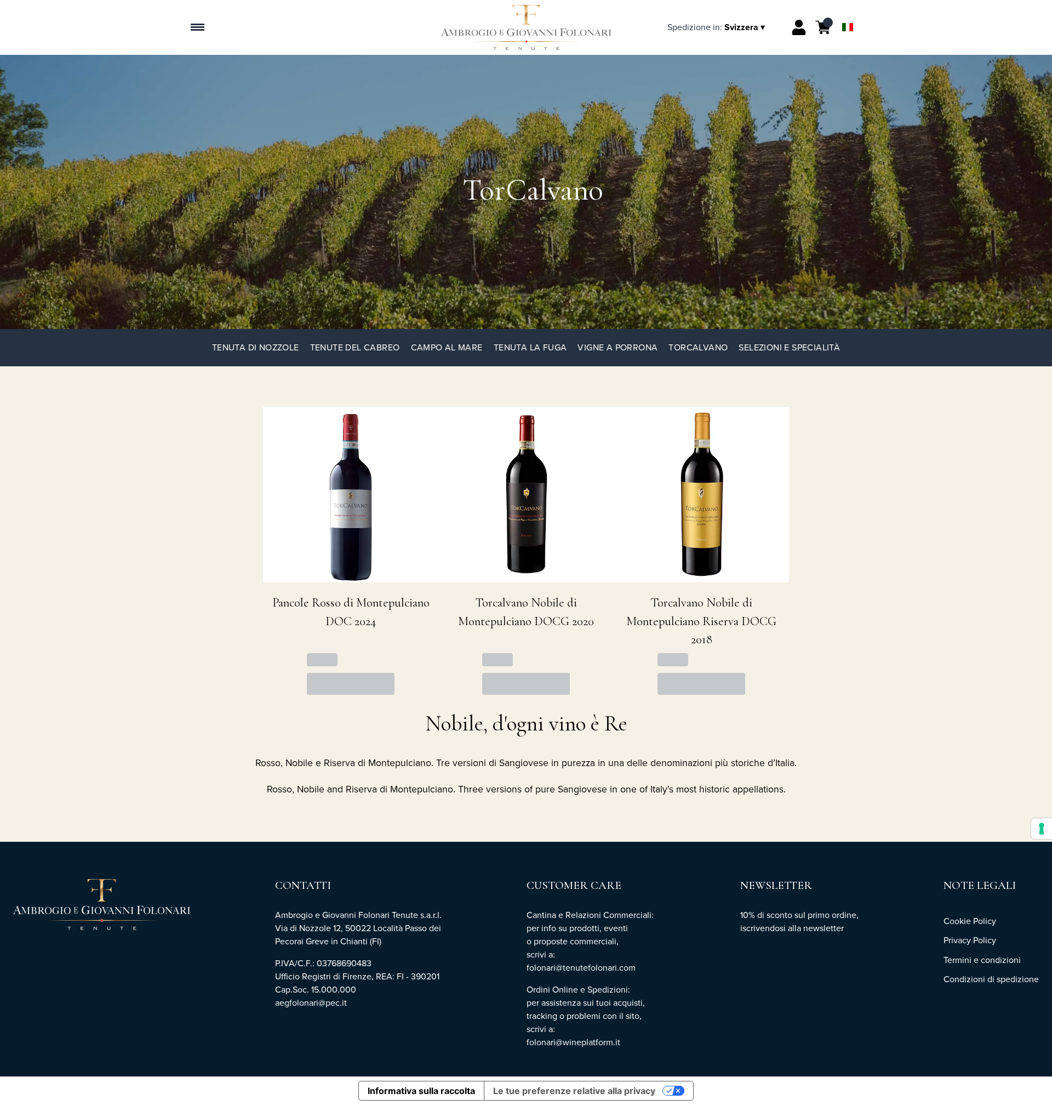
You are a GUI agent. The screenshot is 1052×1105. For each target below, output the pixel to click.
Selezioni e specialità (789, 347)
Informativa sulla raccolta (421, 1090)
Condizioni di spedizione (991, 979)
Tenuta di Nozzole (255, 347)
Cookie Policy (970, 921)
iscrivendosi (763, 928)
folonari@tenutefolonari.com (581, 967)
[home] (526, 27)
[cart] (823, 27)
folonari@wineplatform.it (574, 1042)
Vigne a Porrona (618, 347)
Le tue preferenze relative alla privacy (574, 1090)
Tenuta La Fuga (530, 347)
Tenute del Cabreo (355, 347)
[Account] (799, 27)
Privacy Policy (970, 940)
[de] (847, 13)
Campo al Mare (447, 347)
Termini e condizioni (982, 960)
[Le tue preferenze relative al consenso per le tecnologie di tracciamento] (1041, 828)
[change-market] (717, 27)
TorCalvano (698, 347)
